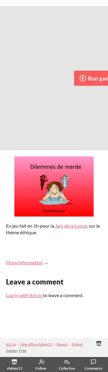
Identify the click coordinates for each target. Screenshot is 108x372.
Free (22, 350)
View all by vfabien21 (36, 344)
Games (11, 350)
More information (24, 262)
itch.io (11, 344)
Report (62, 344)
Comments (93, 368)
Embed (77, 344)
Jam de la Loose (71, 226)
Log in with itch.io (24, 295)
